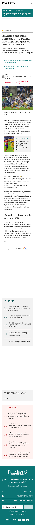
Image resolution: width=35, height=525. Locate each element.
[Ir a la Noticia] (17, 144)
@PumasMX (16, 182)
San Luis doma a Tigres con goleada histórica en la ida (16, 67)
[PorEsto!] (8, 3)
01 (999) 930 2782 (27, 491)
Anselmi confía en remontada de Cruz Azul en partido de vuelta (18, 61)
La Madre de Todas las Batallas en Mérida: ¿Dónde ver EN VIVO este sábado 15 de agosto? (19, 434)
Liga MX (6, 398)
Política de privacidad (17, 514)
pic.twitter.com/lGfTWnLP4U (12, 183)
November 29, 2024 (10, 188)
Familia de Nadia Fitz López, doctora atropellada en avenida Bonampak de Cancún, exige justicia (20, 425)
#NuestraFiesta (24, 182)
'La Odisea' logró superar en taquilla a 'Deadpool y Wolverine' (20, 316)
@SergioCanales (9, 178)
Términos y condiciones (17, 511)
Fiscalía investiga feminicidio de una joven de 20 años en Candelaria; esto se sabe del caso (19, 308)
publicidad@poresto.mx (25, 496)
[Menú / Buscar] (32, 3)
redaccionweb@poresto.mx (23, 500)
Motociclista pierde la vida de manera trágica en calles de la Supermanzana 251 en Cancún (20, 324)
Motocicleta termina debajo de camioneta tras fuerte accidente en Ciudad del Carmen (19, 333)
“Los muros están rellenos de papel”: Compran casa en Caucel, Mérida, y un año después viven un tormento (19, 454)
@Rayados (7, 182)
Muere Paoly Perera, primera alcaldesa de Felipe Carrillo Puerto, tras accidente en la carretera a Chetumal (19, 444)
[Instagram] (23, 520)
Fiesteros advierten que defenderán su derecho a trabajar (19, 342)
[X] (27, 520)
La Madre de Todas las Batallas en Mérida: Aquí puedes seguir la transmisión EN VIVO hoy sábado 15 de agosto (18, 415)
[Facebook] (19, 520)
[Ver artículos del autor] (3, 76)
